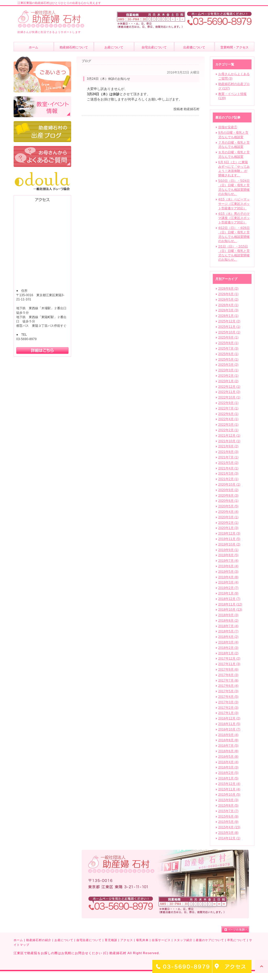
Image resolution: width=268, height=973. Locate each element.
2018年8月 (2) (228, 620)
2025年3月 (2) (228, 365)
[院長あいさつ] (42, 59)
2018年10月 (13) (230, 609)
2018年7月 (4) (228, 626)
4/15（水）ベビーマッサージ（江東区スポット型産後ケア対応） (234, 204)
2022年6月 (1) (228, 414)
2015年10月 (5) (229, 794)
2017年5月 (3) (228, 691)
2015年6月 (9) (228, 816)
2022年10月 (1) (229, 397)
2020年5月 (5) (228, 506)
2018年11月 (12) (230, 604)
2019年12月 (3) (229, 533)
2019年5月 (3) (228, 571)
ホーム (18, 940)
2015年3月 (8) (228, 833)
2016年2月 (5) (228, 773)
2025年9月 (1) (228, 337)
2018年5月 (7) (228, 631)
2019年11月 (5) (229, 539)
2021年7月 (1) (228, 457)
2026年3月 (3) (228, 310)
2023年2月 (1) (228, 376)
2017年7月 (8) (228, 680)
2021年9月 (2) (228, 446)
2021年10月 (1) (229, 441)
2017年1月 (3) (228, 713)
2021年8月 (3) (228, 452)
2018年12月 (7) (229, 599)
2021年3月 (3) (228, 473)
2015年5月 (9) (228, 822)
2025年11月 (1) (229, 327)
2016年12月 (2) (229, 718)
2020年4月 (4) (228, 512)
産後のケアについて (210, 940)
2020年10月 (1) (229, 484)
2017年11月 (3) (229, 664)
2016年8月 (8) (228, 740)
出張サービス (161, 940)
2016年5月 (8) (228, 756)
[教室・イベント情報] (42, 98)
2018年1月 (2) (228, 653)
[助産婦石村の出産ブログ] (42, 123)
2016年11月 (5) (229, 724)
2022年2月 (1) (228, 430)
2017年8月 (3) (228, 675)
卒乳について (236, 940)
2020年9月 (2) (228, 490)
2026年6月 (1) (228, 294)
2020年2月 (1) (228, 523)
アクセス (126, 940)
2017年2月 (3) (228, 708)
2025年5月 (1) (228, 359)
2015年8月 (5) (228, 805)
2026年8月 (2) (228, 288)
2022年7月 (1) (228, 408)
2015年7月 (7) (228, 811)
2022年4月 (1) (228, 419)
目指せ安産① (227, 127)
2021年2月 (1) (228, 479)
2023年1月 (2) (228, 381)
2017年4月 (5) (228, 697)
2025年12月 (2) (229, 321)
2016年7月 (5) (228, 745)
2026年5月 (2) (228, 299)
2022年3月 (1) (228, 424)
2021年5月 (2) (228, 463)
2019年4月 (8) (228, 577)
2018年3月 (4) (228, 642)
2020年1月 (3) (228, 528)
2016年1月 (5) (228, 778)
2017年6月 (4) (228, 686)
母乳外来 (142, 940)
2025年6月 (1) (228, 354)
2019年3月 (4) (228, 582)
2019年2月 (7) (228, 588)
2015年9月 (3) (228, 800)
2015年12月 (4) (229, 784)
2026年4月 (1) (228, 305)
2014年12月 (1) (229, 838)
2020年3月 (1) (228, 517)
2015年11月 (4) (229, 789)
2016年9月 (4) (228, 735)
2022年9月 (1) (228, 403)
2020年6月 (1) (228, 501)
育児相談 (111, 940)
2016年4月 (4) (228, 762)
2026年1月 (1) (228, 316)
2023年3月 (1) (228, 370)
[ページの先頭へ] (235, 929)
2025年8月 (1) (228, 343)
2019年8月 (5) (228, 555)
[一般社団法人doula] (42, 173)
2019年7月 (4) (228, 561)
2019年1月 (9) (228, 593)
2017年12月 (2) (229, 658)
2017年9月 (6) (228, 669)
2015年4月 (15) (229, 827)
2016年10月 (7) (229, 729)
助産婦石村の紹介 (38, 940)
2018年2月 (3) (228, 648)
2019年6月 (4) (228, 566)
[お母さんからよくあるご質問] (42, 148)
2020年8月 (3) (228, 495)
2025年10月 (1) (229, 332)
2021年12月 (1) (229, 435)
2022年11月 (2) (229, 392)
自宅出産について (89, 940)
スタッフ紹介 (183, 940)
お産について (63, 940)
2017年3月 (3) (228, 702)
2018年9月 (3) (228, 615)
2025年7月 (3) (228, 348)
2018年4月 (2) (228, 637)
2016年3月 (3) (228, 767)
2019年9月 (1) (228, 550)
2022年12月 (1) (229, 387)
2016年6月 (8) (228, 751)
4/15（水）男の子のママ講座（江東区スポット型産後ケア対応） (234, 218)
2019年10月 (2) (229, 544)
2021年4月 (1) (228, 468)
